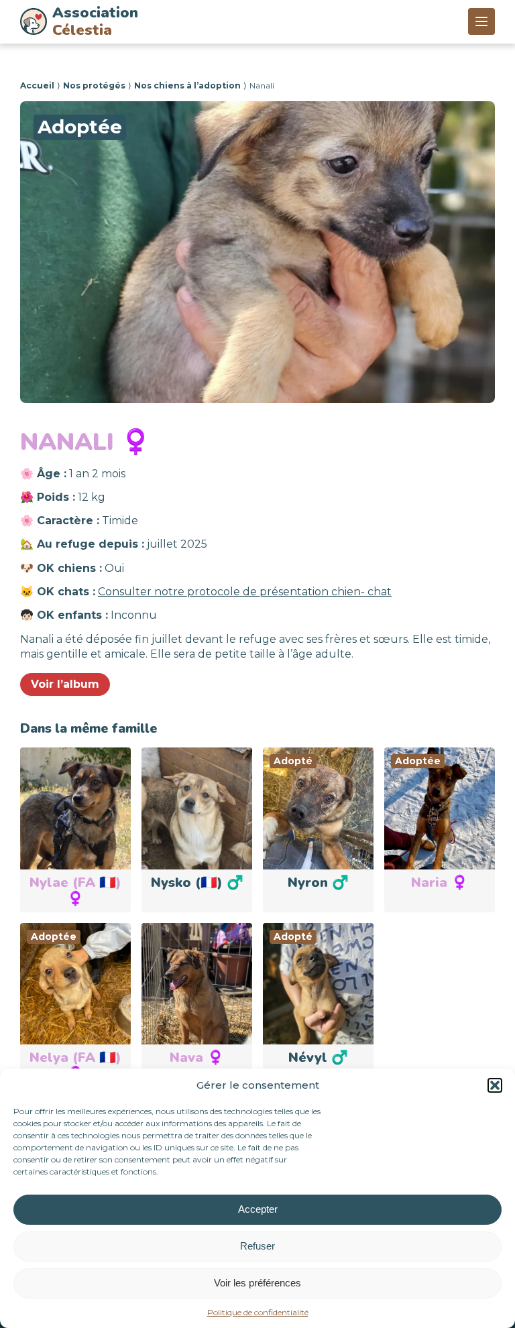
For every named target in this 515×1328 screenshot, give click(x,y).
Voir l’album (65, 684)
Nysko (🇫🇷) (197, 882)
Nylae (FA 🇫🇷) (75, 890)
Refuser (257, 1246)
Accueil (37, 85)
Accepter (258, 1209)
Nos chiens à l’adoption (187, 85)
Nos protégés (94, 85)
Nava (197, 1057)
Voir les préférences (257, 1282)
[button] (495, 1085)
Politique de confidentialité (257, 1312)
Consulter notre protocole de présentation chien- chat (245, 591)
